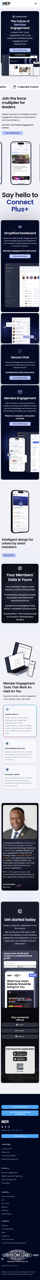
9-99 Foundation (7, 1229)
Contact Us (5, 1236)
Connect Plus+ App (27, 1274)
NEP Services (13, 1274)
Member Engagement (9, 1173)
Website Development (9, 1159)
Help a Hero (5, 1152)
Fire (2, 1200)
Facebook (19, 1036)
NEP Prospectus (20, 1136)
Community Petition (8, 1156)
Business (4, 1207)
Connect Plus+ (6, 1149)
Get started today (20, 50)
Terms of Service (7, 1239)
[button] (36, 3)
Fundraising (5, 1183)
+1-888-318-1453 (16, 1130)
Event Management (8, 1179)
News (3, 1232)
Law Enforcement (7, 1196)
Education (5, 1210)
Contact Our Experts (20, 1107)
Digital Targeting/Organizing (11, 1176)
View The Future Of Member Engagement (20, 1113)
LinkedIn (20, 1025)
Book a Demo (9, 555)
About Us (4, 1225)
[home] (6, 4)
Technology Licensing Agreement (13, 1243)
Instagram (19, 1031)
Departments (6, 1214)
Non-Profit (5, 1203)
